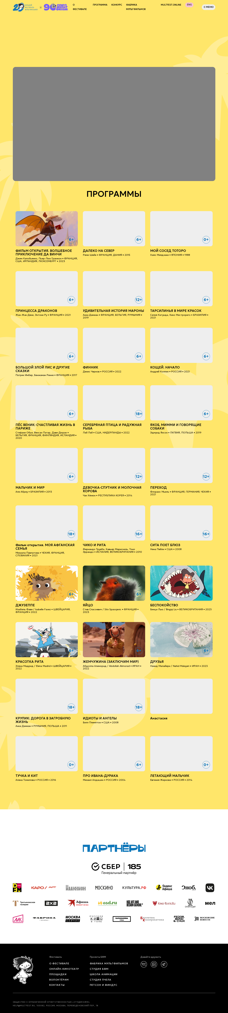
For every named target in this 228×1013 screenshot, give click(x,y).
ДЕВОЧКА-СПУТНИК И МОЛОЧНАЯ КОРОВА (112, 489)
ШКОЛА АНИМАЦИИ (104, 974)
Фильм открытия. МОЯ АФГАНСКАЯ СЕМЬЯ (45, 546)
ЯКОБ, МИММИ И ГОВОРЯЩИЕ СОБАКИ (175, 426)
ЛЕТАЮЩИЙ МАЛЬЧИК (169, 776)
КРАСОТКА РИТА (30, 661)
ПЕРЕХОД (158, 487)
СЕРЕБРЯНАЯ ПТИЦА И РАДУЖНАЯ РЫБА (112, 426)
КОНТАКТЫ (57, 984)
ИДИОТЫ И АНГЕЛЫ (100, 718)
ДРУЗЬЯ (157, 661)
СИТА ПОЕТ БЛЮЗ (165, 545)
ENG (189, 4)
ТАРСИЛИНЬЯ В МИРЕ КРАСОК (176, 311)
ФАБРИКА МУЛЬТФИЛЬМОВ (136, 7)
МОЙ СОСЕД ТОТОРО (168, 251)
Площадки (58, 974)
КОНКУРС (116, 5)
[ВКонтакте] (143, 964)
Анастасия (158, 718)
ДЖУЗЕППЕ (25, 605)
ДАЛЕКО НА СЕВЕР (98, 251)
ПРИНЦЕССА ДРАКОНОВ (36, 311)
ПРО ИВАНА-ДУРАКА (100, 776)
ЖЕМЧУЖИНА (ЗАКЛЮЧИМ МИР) (111, 661)
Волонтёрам (59, 979)
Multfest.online (171, 5)
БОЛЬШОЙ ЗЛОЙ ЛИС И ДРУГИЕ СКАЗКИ (43, 369)
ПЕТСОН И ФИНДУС (103, 984)
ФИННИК (90, 367)
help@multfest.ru (24, 1005)
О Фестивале (80, 7)
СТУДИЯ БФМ (99, 968)
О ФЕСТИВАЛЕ (59, 963)
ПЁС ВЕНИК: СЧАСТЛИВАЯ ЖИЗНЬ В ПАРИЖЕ (45, 426)
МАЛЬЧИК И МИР (30, 487)
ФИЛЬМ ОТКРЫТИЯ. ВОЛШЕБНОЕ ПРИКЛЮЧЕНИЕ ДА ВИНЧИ (44, 252)
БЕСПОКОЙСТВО (164, 605)
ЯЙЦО (88, 605)
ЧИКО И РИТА (94, 545)
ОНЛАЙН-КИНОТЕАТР (64, 968)
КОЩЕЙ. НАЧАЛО (165, 367)
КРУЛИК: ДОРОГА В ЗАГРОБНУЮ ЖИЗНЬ (43, 720)
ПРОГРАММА (100, 5)
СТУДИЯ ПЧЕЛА (100, 979)
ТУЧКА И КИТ (27, 776)
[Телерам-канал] (164, 964)
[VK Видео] (154, 964)
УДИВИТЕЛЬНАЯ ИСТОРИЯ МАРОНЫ (113, 311)
